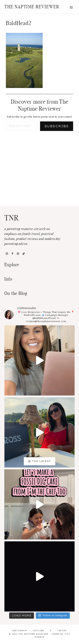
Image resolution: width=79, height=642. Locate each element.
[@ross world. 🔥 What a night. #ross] (39, 432)
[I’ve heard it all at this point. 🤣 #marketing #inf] (39, 360)
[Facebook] (12, 253)
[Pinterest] (18, 253)
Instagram (19, 631)
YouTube (38, 631)
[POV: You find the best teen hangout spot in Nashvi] (39, 576)
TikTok (62, 631)
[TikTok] (23, 253)
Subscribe (56, 126)
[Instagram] (6, 253)
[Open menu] (71, 7)
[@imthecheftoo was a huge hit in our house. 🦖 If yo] (39, 504)
